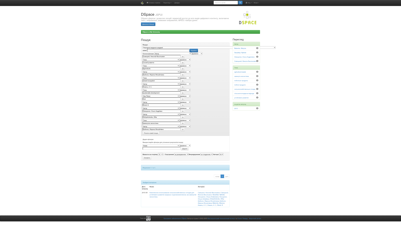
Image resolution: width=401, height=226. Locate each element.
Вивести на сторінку (150, 154)
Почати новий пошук (151, 133)
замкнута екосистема (241, 76)
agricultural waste (240, 72)
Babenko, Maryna (218, 203)
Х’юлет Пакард (242, 218)
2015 (236, 108)
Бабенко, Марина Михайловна (208, 201)
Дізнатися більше (148, 24)
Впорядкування (194, 154)
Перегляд (166, 3)
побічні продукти (240, 85)
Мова (255, 3)
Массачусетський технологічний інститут (221, 218)
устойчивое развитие (241, 98)
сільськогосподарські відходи (244, 93)
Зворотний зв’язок (255, 218)
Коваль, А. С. (202, 205)
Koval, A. (220, 205)
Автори (216, 154)
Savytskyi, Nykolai (218, 195)
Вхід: (249, 3)
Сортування (169, 154)
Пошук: (145, 45)
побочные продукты (241, 80)
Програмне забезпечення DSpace (175, 218)
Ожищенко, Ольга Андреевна (208, 197)
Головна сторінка (154, 3)
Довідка (177, 3)
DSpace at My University (151, 32)
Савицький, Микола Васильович (245, 61)
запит (145, 50)
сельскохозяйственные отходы (244, 89)
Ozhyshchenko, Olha (217, 199)
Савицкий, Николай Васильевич (209, 192)
